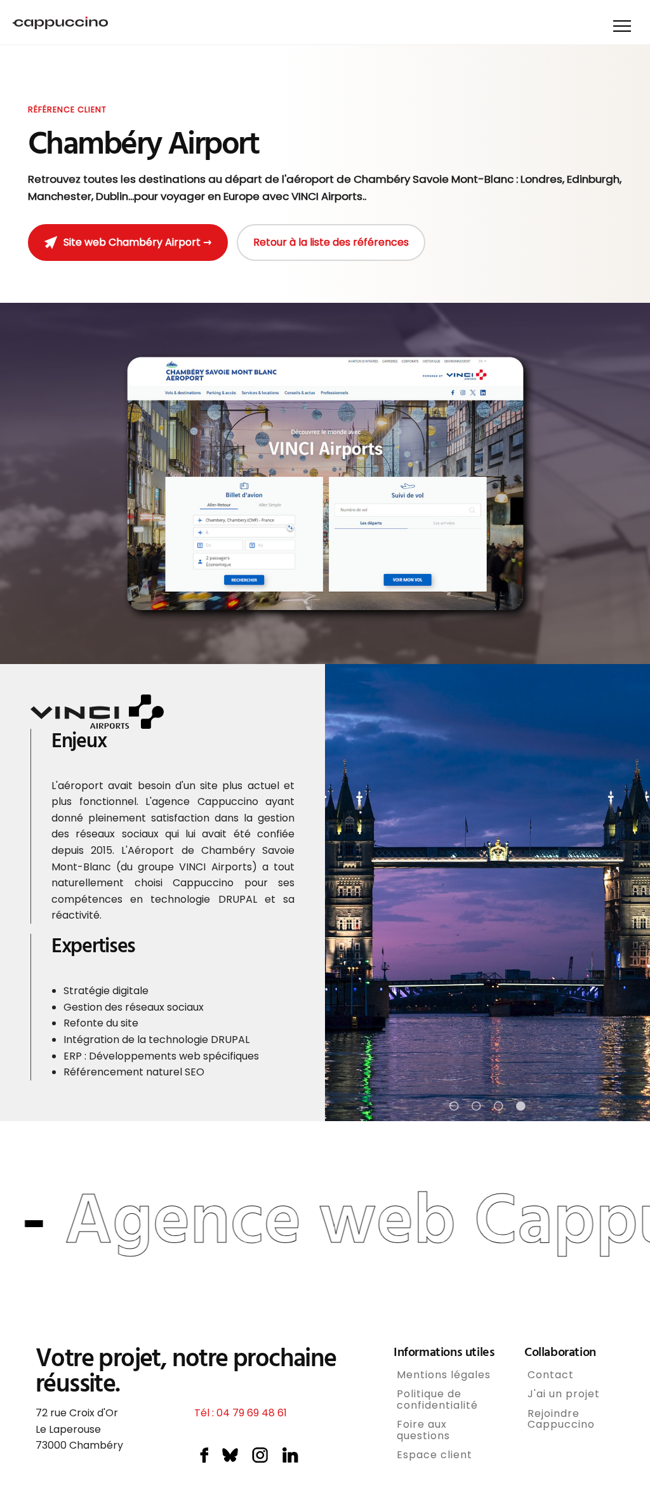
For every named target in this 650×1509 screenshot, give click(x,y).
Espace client (434, 1455)
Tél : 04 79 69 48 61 (240, 1413)
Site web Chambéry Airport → (137, 242)
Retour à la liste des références (331, 242)
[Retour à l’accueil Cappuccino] (60, 25)
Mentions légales (444, 1375)
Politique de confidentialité (437, 1399)
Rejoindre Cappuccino (561, 1419)
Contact (550, 1375)
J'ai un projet (563, 1394)
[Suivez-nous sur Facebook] (204, 1458)
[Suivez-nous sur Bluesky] (230, 1458)
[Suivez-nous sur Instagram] (260, 1458)
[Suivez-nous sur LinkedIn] (290, 1458)
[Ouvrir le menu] (622, 26)
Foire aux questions (423, 1430)
